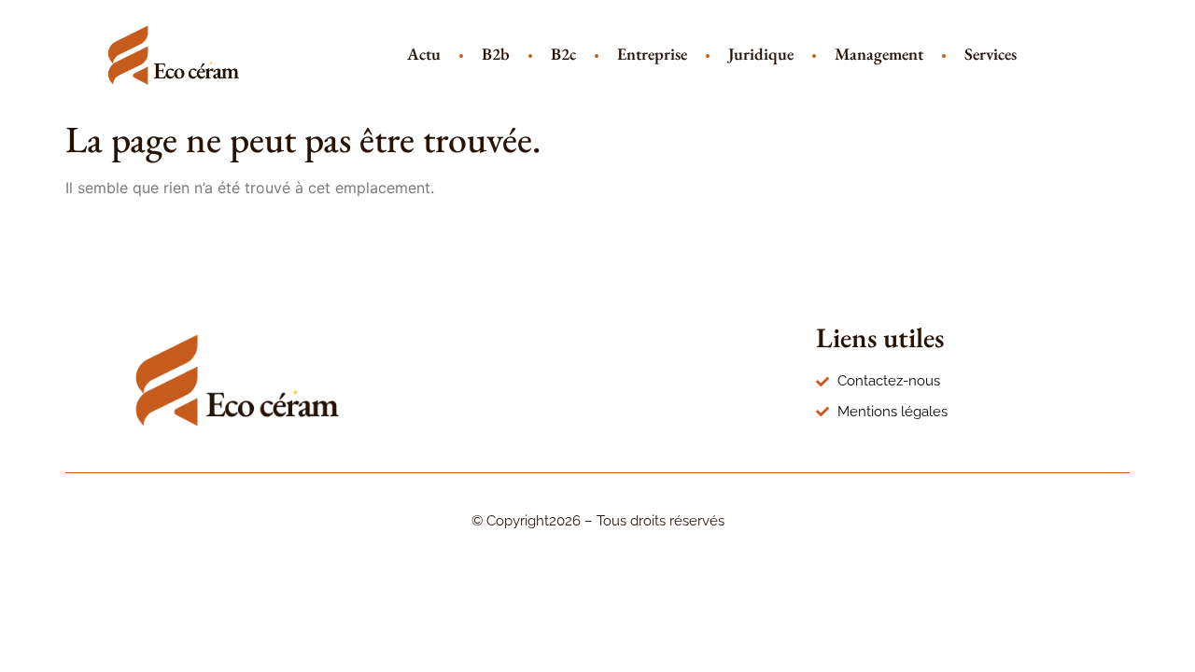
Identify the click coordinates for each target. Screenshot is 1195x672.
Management (879, 53)
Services (990, 53)
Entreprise (652, 53)
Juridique (761, 53)
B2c (563, 53)
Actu (424, 53)
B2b (496, 53)
